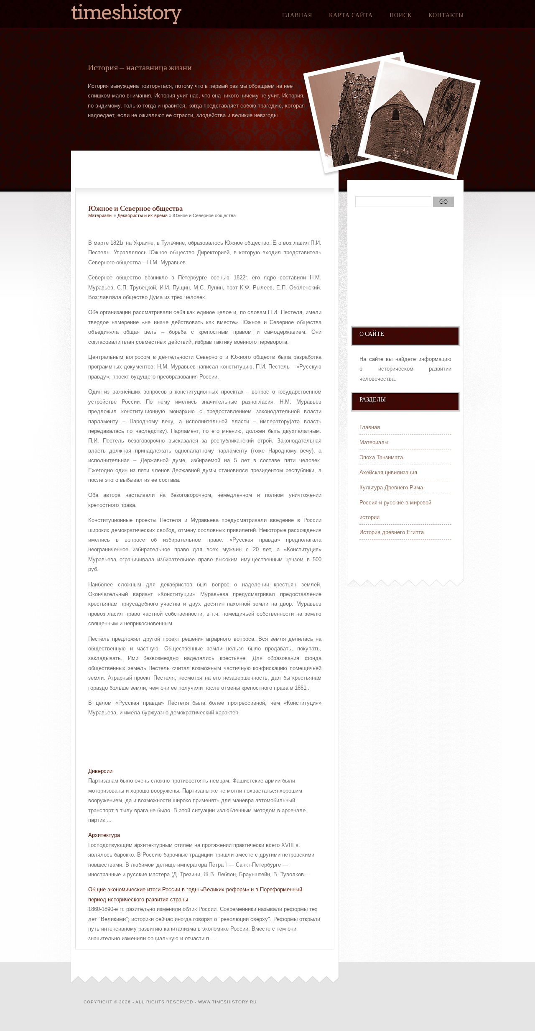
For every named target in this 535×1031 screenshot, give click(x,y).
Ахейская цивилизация (388, 472)
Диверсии (100, 771)
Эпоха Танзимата (381, 457)
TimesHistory (126, 12)
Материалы (100, 215)
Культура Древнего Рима (391, 487)
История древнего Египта (391, 532)
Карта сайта (351, 15)
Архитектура (104, 835)
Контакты (446, 15)
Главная (297, 15)
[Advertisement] (186, 738)
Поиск (401, 15)
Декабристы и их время (142, 215)
